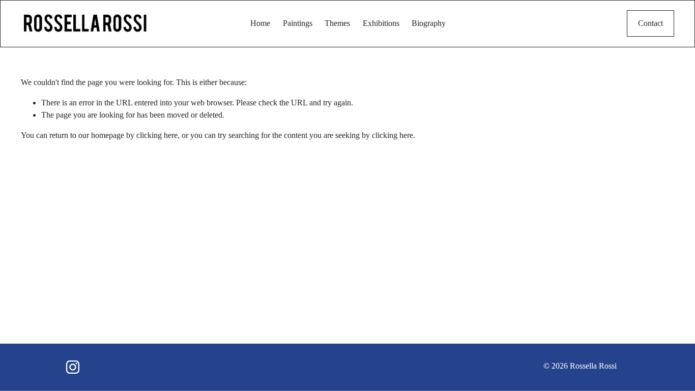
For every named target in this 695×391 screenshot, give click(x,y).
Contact (650, 23)
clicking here (157, 135)
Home (260, 23)
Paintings (297, 23)
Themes (337, 23)
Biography (429, 23)
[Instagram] (73, 367)
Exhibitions (381, 23)
